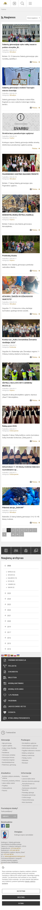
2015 (9, 643)
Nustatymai (21, 891)
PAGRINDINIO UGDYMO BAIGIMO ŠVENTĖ (20, 174)
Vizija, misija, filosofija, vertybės (9, 749)
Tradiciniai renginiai (8, 760)
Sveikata (11, 712)
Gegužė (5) (11, 575)
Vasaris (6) (11, 584)
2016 (9, 638)
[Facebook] (3, 826)
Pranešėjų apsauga (28, 792)
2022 (9, 610)
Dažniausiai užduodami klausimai (29, 789)
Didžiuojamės (14, 431)
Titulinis (3, 9)
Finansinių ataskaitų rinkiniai (11, 781)
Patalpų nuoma (26, 758)
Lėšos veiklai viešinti (8, 783)
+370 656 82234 (15, 848)
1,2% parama (13, 695)
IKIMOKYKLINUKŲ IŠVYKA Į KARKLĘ (17, 215)
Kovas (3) (11, 581)
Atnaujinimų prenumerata (19, 718)
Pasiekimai (12, 701)
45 (17, 534)
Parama (4, 790)
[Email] (7, 826)
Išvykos (12, 219)
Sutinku (21, 903)
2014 (9, 649)
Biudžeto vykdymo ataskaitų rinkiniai (11, 777)
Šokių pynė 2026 (9, 426)
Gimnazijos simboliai (8, 755)
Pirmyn (22, 534)
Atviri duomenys (27, 802)
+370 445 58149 (8, 854)
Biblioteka (12, 677)
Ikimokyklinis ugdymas (29, 743)
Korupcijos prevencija (28, 795)
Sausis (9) (11, 587)
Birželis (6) (11, 572)
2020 (9, 621)
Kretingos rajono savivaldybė (23, 835)
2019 (9, 627)
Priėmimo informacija (17, 660)
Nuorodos (25, 776)
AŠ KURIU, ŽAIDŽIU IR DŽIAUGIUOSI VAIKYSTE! (17, 297)
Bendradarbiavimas (8, 762)
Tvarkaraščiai (10, 733)
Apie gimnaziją (6, 743)
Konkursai (13, 347)
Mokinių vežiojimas (16, 689)
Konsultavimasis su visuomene (28, 784)
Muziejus (25, 763)
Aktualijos (13, 52)
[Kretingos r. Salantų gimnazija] (5, 3)
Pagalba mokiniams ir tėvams (31, 750)
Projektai (12, 666)
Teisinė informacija (28, 800)
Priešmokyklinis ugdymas (30, 745)
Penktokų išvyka (9, 256)
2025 (9, 593)
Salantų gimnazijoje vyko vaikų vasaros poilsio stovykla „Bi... (19, 45)
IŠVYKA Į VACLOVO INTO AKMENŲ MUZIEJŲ (17, 384)
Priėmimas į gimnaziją (9, 765)
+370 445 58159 (14, 850)
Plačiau (34, 62)
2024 (9, 599)
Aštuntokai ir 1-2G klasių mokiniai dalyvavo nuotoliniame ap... (21, 468)
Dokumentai (13, 672)
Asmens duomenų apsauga (30, 781)
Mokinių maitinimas (16, 683)
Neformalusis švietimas (29, 748)
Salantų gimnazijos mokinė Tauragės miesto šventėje (18, 89)
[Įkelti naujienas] (14, 3)
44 (13, 534)
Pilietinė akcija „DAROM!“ (13, 507)
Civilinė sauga (26, 797)
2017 (9, 632)
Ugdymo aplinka (7, 745)
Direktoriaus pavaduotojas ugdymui (17, 133)
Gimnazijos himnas (8, 757)
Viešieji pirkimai (7, 788)
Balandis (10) (12, 578)
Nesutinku (21, 897)
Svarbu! (12, 138)
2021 (9, 616)
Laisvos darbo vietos (17, 706)
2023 (9, 604)
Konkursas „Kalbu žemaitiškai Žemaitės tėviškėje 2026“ (19, 341)
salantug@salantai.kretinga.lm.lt (14, 856)
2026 (9, 566)
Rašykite (6, 816)
